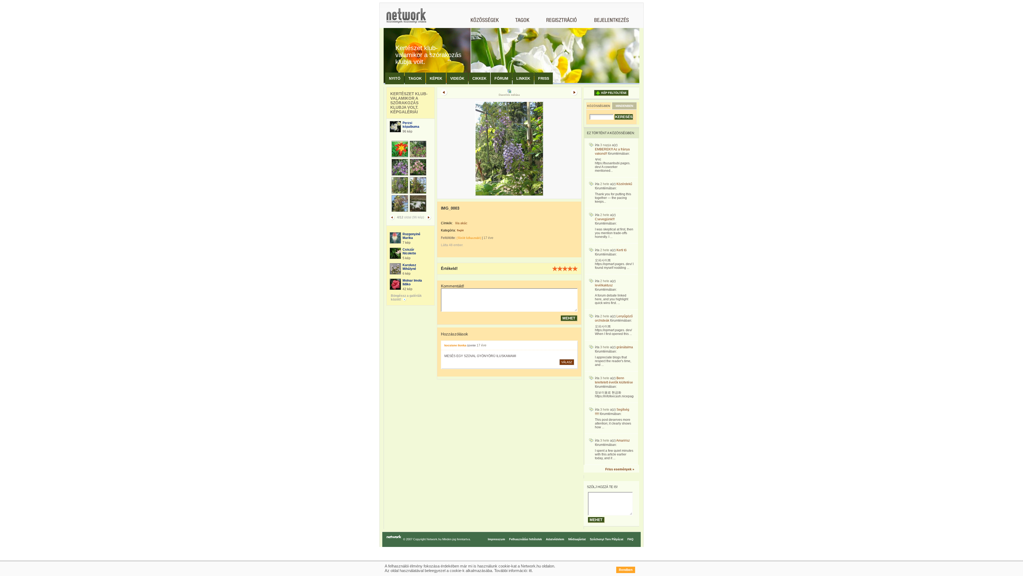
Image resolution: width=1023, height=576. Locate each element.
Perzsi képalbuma (411, 125)
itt (530, 570)
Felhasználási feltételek (525, 539)
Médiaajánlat (577, 539)
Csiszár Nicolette (409, 251)
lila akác (461, 223)
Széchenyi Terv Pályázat (606, 539)
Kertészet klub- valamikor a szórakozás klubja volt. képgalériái (409, 102)
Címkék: (447, 223)
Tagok (415, 78)
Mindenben (624, 105)
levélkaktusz (604, 285)
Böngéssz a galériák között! (406, 297)
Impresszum (496, 539)
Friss (543, 78)
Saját (460, 230)
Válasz (566, 362)
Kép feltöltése (614, 92)
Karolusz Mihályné (409, 267)
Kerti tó (621, 250)
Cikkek (479, 78)
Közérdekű (624, 184)
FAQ (630, 539)
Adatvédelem (555, 539)
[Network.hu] (406, 18)
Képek (436, 78)
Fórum (501, 78)
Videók (457, 78)
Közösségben (598, 105)
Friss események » (619, 469)
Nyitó (394, 78)
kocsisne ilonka (455, 345)
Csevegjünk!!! (605, 219)
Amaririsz (623, 440)
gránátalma (624, 347)
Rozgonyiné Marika (411, 236)
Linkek (523, 78)
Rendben (625, 570)
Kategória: (448, 230)
